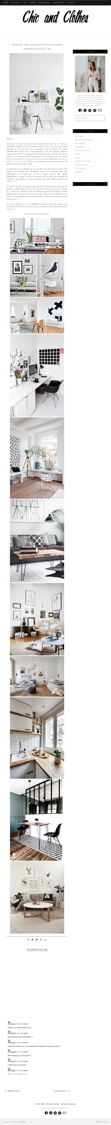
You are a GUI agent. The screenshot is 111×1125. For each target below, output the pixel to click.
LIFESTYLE (78, 172)
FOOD (77, 158)
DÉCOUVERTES (80, 143)
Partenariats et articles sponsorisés (46, 45)
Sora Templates (19, 1122)
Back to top (101, 1122)
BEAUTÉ (78, 154)
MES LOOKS (79, 136)
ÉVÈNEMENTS (80, 147)
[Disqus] (37, 991)
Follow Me (15, 2)
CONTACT (71, 2)
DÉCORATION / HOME (20, 45)
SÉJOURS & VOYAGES (83, 150)
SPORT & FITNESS (81, 165)
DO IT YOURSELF (81, 168)
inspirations (31, 189)
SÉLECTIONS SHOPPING (83, 140)
